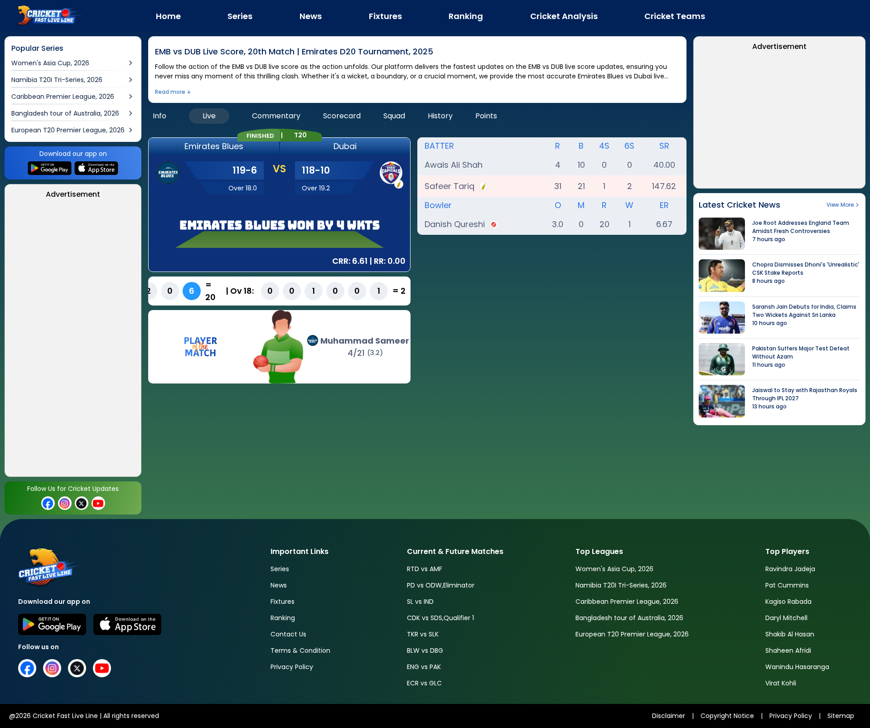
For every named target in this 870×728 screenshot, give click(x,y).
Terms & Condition (300, 650)
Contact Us (288, 634)
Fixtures (283, 601)
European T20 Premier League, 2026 (632, 634)
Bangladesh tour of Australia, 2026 (629, 617)
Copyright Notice (727, 715)
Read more (170, 92)
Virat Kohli (780, 683)
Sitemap (840, 715)
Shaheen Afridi (788, 650)
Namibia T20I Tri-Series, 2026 (621, 585)
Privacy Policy (292, 666)
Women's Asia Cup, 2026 (614, 568)
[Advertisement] (74, 340)
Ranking (283, 617)
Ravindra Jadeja (790, 568)
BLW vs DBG (425, 650)
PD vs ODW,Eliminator (440, 585)
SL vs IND (420, 601)
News (279, 585)
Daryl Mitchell (786, 617)
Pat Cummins (787, 585)
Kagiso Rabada (788, 601)
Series (280, 568)
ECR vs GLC (424, 683)
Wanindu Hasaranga (797, 666)
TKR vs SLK (423, 634)
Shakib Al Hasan (789, 634)
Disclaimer (668, 715)
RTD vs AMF (424, 568)
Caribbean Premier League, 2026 (626, 601)
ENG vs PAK (424, 666)
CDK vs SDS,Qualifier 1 (440, 617)
